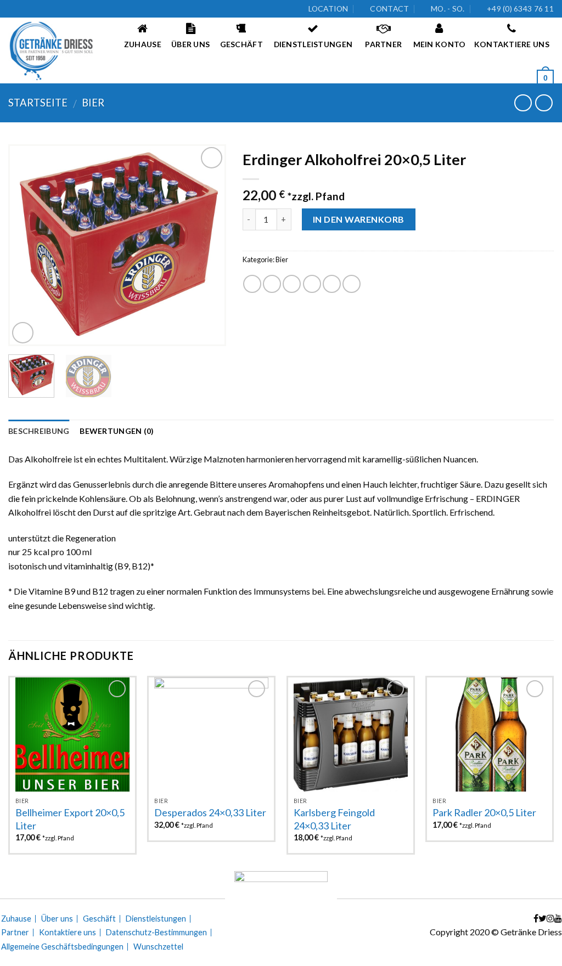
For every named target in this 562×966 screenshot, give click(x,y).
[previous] (26, 245)
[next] (208, 245)
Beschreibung (38, 431)
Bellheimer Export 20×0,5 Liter (70, 818)
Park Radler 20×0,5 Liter (484, 812)
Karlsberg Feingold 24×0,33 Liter (334, 818)
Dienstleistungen (156, 919)
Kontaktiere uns (67, 932)
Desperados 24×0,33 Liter (210, 812)
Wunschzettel (158, 947)
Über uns (57, 919)
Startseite (38, 103)
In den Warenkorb (358, 219)
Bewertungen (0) (117, 431)
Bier (93, 103)
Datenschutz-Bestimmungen (156, 932)
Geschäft (99, 919)
